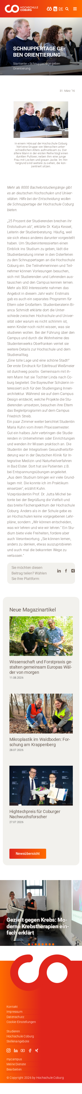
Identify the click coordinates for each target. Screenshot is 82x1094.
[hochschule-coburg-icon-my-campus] (49, 8)
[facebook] (30, 1050)
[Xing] (73, 571)
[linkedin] (16, 1050)
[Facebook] (66, 571)
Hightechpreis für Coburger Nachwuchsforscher (34, 814)
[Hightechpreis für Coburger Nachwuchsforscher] (41, 786)
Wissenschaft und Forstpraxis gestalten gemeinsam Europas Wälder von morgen (40, 667)
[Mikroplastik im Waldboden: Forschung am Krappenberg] (41, 713)
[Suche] (67, 8)
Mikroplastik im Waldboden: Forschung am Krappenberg (39, 742)
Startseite (20, 63)
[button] (17, 134)
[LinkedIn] (59, 571)
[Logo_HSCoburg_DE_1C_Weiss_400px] (21, 6)
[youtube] (23, 1050)
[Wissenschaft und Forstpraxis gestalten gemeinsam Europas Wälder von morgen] (41, 636)
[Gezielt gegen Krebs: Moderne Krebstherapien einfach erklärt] (41, 913)
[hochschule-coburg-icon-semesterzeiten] (55, 8)
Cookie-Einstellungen (21, 1022)
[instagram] (8, 1050)
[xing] (36, 1050)
